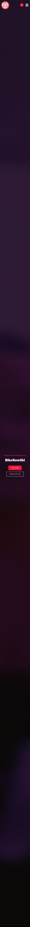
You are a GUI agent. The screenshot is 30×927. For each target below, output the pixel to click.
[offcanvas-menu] (27, 5)
